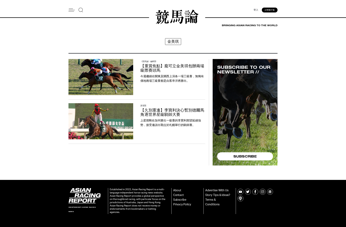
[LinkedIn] (270, 192)
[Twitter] (248, 192)
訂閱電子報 (270, 10)
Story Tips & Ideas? (217, 195)
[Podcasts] (240, 198)
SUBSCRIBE (245, 156)
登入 (256, 10)
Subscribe (179, 199)
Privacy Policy (182, 204)
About (177, 190)
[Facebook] (255, 192)
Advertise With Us (217, 190)
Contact (178, 195)
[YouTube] (240, 192)
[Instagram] (263, 192)
